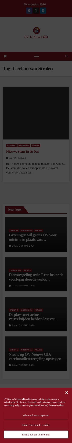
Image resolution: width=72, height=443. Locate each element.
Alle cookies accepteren (36, 415)
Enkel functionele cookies (36, 425)
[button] (66, 392)
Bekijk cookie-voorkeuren (36, 434)
